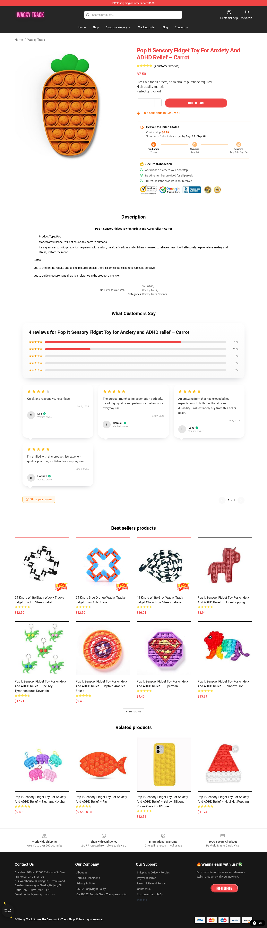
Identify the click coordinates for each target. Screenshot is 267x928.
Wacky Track (36, 40)
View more (133, 711)
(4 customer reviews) (166, 66)
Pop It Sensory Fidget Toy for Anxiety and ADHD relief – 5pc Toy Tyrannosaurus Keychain (40, 686)
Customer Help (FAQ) (150, 894)
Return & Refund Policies (152, 883)
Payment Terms (146, 878)
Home (19, 40)
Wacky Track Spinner (154, 294)
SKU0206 (147, 286)
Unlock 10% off (7, 911)
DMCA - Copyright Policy (91, 888)
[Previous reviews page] (222, 500)
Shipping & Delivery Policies (153, 872)
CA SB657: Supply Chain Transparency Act (101, 894)
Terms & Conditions (88, 878)
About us (81, 872)
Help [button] (260, 923)
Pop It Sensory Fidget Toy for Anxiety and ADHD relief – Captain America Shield (101, 686)
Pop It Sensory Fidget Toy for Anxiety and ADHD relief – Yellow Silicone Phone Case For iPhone (162, 801)
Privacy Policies (85, 883)
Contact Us (144, 888)
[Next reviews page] (241, 500)
